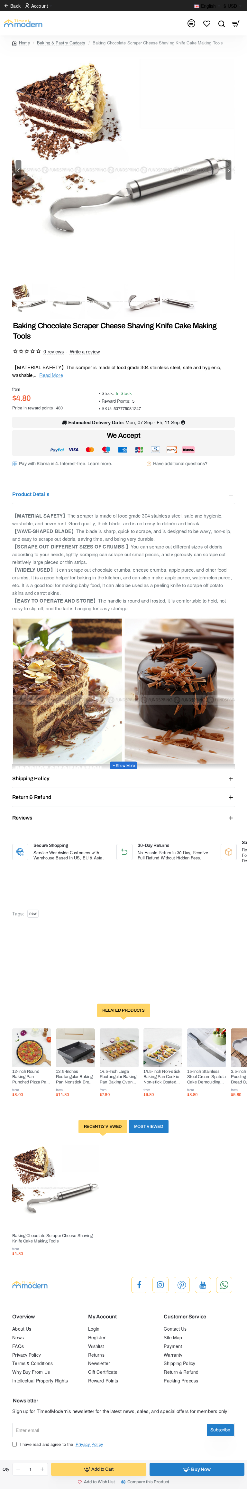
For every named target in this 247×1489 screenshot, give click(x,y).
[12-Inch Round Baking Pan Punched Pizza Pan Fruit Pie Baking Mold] (31, 1047)
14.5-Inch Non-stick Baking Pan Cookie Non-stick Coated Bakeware (161, 1077)
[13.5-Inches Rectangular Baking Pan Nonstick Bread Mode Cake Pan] (75, 1047)
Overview (23, 1316)
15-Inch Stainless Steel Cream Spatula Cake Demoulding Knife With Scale (206, 1077)
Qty (6, 1469)
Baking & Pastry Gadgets (61, 43)
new (33, 913)
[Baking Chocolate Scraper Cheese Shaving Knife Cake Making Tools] (55, 1188)
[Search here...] (221, 23)
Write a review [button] (85, 351)
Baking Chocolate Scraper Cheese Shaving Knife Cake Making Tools (52, 1238)
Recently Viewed (103, 1126)
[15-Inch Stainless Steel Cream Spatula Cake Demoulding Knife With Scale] (206, 1047)
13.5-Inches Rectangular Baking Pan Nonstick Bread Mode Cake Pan (75, 1077)
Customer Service (185, 1316)
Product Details (31, 494)
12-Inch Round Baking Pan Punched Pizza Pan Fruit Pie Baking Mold (30, 1077)
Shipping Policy (30, 778)
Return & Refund (31, 797)
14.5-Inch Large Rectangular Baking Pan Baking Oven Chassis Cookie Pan (119, 1077)
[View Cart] (236, 23)
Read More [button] (51, 374)
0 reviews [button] (53, 351)
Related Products (123, 1010)
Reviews (22, 817)
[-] (18, 1469)
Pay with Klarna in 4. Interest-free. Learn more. (65, 463)
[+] (42, 1469)
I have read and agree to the (60, 1444)
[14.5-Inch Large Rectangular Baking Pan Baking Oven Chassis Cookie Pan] (119, 1047)
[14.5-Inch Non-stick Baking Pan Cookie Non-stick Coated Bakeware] (162, 1047)
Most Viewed (148, 1126)
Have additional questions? (180, 463)
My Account (102, 1316)
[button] (18, 170)
